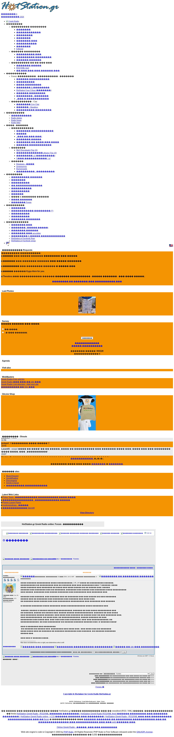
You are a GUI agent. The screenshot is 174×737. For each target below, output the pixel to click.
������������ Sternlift (19, 508)
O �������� (15, 540)
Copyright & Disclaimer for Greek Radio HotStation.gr (87, 694)
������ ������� (89, 533)
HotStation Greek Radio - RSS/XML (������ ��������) (48, 714)
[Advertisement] (78, 551)
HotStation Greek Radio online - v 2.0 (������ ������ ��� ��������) (62, 716)
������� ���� (145, 568)
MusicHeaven (12, 476)
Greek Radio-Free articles (12, 379)
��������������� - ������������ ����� (36, 500)
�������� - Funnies (70, 559)
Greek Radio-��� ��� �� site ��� (21, 382)
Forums (56, 559)
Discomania (11, 480)
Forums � (100, 687)
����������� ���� (124, 568)
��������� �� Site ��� (18, 387)
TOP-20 (148, 533)
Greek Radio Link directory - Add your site (19, 384)
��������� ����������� (26, 485)
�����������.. (82, 459)
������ (115, 533)
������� (98, 464)
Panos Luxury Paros (12, 502)
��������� (51, 533)
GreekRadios (12, 478)
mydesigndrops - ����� (15, 505)
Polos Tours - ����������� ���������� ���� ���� (39, 497)
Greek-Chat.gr (12, 483)
